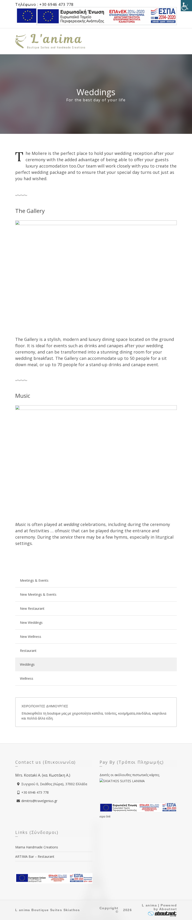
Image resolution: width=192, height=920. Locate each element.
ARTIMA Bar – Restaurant (34, 856)
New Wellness (30, 636)
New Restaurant (32, 608)
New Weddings (31, 622)
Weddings (27, 664)
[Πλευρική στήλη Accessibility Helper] (186, 5)
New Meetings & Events (38, 594)
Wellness (26, 678)
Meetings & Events (34, 580)
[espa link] (106, 15)
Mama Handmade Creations (36, 847)
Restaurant (28, 650)
